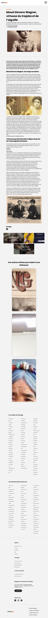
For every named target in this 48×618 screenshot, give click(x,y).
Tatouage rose (12, 434)
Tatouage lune (24, 450)
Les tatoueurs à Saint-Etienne (23, 495)
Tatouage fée (24, 452)
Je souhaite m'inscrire (18, 574)
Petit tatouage (36, 430)
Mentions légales (33, 608)
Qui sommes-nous (18, 561)
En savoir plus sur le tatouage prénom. (15, 136)
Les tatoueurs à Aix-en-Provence (36, 491)
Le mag (15, 548)
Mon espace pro (17, 576)
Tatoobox (16, 550)
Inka (15, 552)
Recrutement (17, 567)
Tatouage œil (23, 422)
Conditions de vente (33, 612)
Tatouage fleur (12, 468)
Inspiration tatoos (18, 546)
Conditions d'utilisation (34, 610)
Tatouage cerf (24, 444)
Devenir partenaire (18, 565)
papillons (8, 148)
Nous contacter (17, 563)
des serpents (9, 151)
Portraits (8, 9)
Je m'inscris (18, 590)
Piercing (16, 554)
